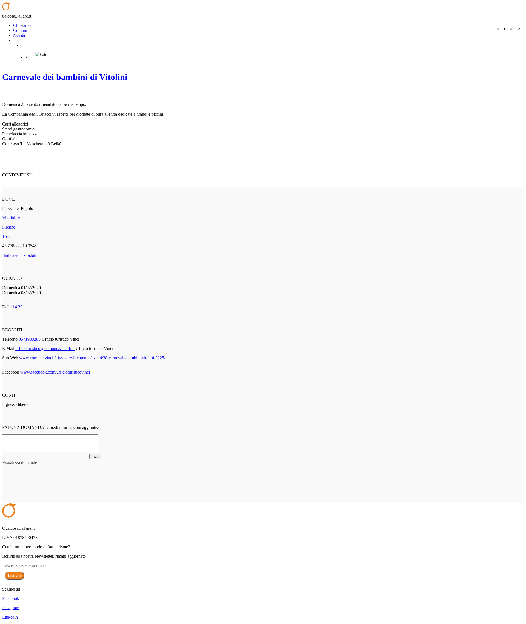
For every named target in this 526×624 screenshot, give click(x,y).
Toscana (9, 236)
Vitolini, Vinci (14, 217)
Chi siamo (22, 25)
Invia (95, 456)
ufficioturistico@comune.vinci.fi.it (45, 348)
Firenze (8, 227)
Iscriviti (14, 576)
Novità (19, 35)
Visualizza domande (19, 462)
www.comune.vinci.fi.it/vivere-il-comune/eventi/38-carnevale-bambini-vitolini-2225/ (92, 357)
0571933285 (30, 339)
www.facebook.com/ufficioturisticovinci (55, 372)
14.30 (17, 306)
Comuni (20, 30)
